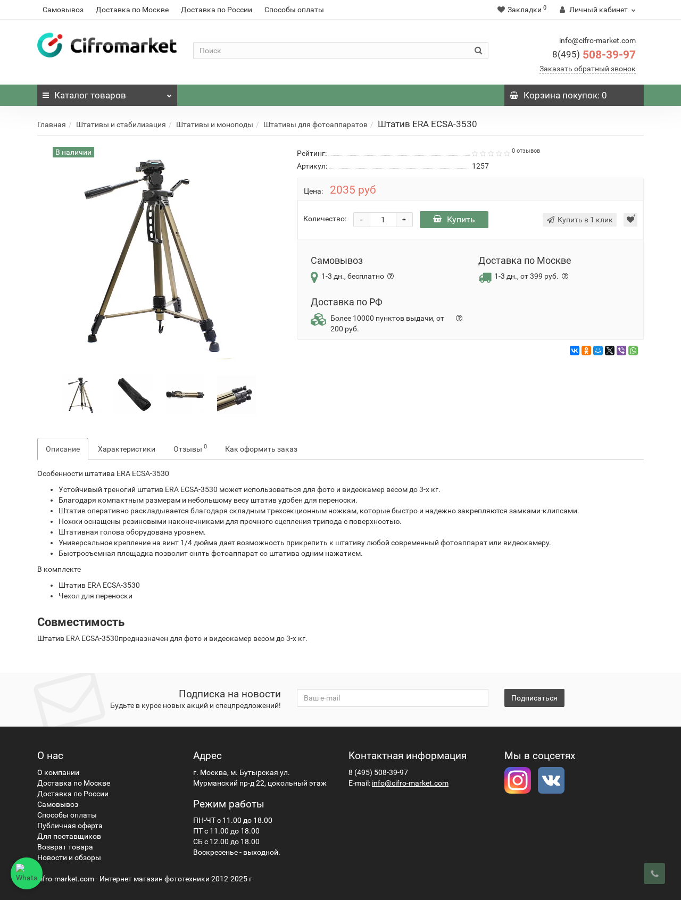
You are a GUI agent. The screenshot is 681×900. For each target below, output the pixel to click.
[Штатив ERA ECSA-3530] (82, 393)
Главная (51, 124)
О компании (58, 772)
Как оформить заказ (261, 449)
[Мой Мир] (598, 350)
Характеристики (126, 449)
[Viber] (621, 350)
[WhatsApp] (633, 350)
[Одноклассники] (586, 350)
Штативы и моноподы (214, 124)
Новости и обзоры (69, 857)
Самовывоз (63, 9)
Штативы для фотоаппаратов (315, 124)
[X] (609, 350)
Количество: (324, 218)
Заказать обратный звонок (587, 68)
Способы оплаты (294, 9)
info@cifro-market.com (410, 783)
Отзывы (190, 448)
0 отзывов (526, 150)
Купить (461, 219)
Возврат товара (65, 847)
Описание (63, 449)
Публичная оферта (70, 825)
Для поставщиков (69, 836)
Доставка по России (216, 9)
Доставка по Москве (132, 9)
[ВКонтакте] (574, 350)
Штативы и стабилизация (121, 124)
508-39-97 (594, 54)
